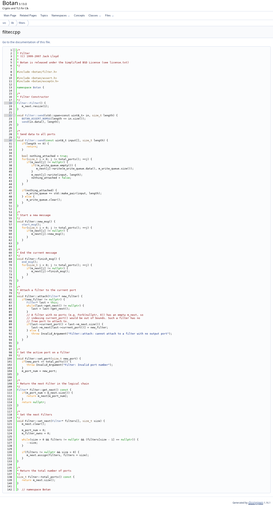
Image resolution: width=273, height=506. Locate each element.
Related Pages (28, 15)
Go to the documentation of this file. (26, 42)
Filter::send (34, 115)
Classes (93, 15)
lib (12, 22)
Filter (54, 296)
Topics (44, 15)
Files (108, 15)
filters (22, 22)
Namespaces (59, 15)
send (25, 121)
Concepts (79, 15)
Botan (37, 87)
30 (8, 140)
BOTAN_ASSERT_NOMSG (36, 118)
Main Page (10, 15)
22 (8, 115)
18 (8, 103)
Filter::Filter (28, 103)
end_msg (27, 261)
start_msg (29, 224)
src (4, 22)
